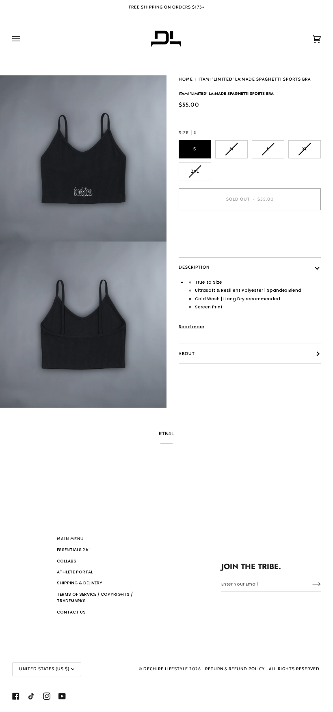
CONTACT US (71, 612)
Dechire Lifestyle (165, 668)
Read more (191, 327)
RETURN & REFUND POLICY (235, 668)
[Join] (310, 584)
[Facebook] (15, 696)
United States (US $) (44, 668)
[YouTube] (62, 696)
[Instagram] (46, 696)
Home (186, 79)
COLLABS (66, 561)
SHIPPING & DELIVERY (79, 583)
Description (194, 267)
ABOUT (187, 353)
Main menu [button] (70, 538)
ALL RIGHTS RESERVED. (295, 668)
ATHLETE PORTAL (75, 572)
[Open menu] (24, 39)
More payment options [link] (205, 245)
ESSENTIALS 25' (73, 550)
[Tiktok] (31, 696)
